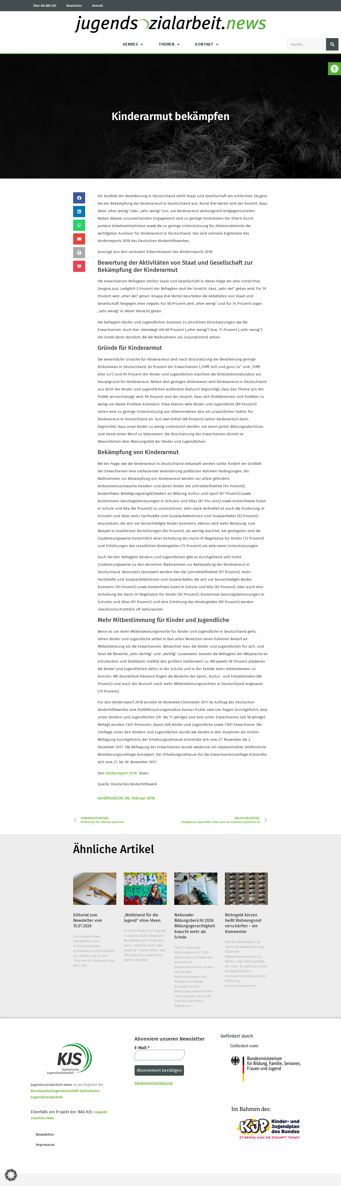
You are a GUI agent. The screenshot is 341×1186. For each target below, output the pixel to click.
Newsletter (74, 5)
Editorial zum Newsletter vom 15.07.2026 (87, 921)
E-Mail (142, 1048)
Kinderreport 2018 (121, 773)
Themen (166, 44)
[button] (334, 68)
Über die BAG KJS (44, 5)
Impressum (45, 1144)
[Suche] (332, 44)
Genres (130, 44)
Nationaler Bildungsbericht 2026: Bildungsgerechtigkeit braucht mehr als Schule (194, 926)
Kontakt (97, 5)
